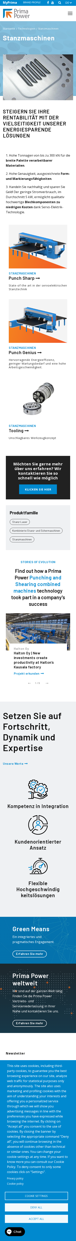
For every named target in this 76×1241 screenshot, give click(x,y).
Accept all (36, 1219)
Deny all (36, 1207)
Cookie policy (15, 1183)
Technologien (26, 28)
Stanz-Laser (19, 521)
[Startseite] (18, 13)
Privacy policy (15, 1178)
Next (47, 682)
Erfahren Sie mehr (29, 953)
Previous (29, 682)
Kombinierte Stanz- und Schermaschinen (36, 530)
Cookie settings (36, 1196)
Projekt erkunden (27, 673)
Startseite (9, 28)
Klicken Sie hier (38, 489)
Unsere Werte (13, 763)
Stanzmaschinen (48, 28)
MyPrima (10, 2)
